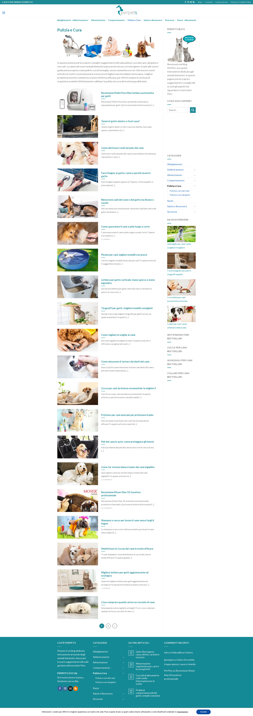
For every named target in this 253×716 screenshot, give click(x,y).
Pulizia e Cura (134, 20)
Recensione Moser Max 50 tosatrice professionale (179, 674)
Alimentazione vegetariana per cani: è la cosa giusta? (147, 666)
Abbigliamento (64, 20)
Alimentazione (98, 20)
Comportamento (116, 20)
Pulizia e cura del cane (179, 190)
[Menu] (4, 12)
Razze (180, 20)
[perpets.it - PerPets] (126, 10)
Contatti (208, 2)
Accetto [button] (203, 712)
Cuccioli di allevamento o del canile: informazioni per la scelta (147, 679)
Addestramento (80, 20)
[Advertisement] (187, 132)
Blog (200, 2)
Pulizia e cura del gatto (180, 195)
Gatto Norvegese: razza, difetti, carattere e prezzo (147, 654)
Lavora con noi (221, 2)
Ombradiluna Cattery (182, 652)
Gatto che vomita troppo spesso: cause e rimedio (180, 662)
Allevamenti (190, 20)
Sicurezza (169, 20)
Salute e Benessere (153, 20)
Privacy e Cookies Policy (241, 2)
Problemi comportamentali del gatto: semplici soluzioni (148, 693)
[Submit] (193, 110)
